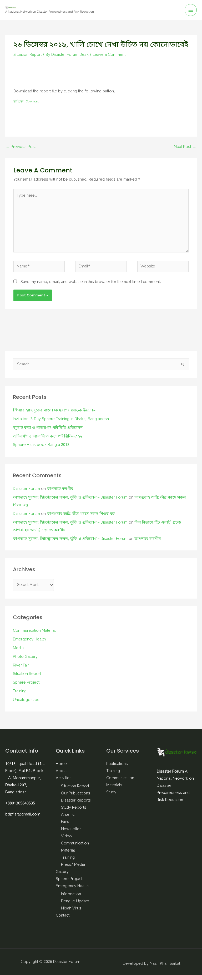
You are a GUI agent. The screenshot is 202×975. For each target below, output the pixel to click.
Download (32, 102)
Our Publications (75, 793)
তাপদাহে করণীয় (60, 488)
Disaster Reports (76, 800)
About (61, 771)
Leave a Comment (109, 54)
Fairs (65, 821)
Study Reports (73, 807)
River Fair (21, 665)
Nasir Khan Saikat (165, 963)
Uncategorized (26, 700)
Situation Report (27, 54)
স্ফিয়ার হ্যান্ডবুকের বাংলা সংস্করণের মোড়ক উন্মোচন (55, 410)
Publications (117, 764)
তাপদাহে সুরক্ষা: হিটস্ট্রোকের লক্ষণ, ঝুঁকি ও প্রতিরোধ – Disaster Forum (70, 497)
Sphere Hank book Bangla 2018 (41, 444)
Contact (62, 915)
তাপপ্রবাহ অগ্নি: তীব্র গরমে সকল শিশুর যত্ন (81, 513)
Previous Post (21, 147)
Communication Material (34, 630)
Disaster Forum (26, 488)
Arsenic (67, 814)
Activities (64, 778)
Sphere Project (26, 682)
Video (66, 836)
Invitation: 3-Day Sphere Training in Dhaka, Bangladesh (61, 419)
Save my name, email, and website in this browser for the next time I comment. (91, 282)
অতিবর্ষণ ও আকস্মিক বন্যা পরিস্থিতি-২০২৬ (48, 436)
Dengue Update (75, 901)
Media (18, 648)
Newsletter (71, 829)
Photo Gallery (25, 656)
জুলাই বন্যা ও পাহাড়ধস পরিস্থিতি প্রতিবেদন (48, 427)
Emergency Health (29, 639)
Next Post (185, 147)
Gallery (62, 871)
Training (20, 691)
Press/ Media (73, 864)
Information (71, 894)
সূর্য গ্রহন (18, 102)
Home (61, 764)
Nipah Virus (71, 908)
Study (111, 792)
